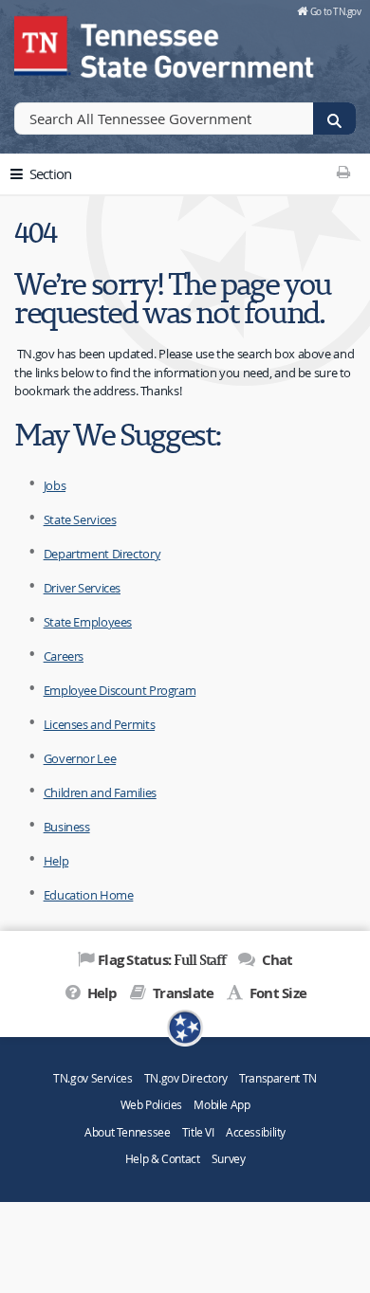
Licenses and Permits (100, 724)
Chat (275, 960)
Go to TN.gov (335, 11)
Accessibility (256, 1132)
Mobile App (222, 1105)
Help (56, 860)
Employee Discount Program (120, 690)
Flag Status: (162, 959)
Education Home (89, 894)
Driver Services (82, 587)
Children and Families (100, 792)
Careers (63, 656)
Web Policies (151, 1105)
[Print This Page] (343, 171)
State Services (80, 519)
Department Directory (102, 553)
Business (67, 826)
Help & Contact (162, 1159)
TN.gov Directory (186, 1078)
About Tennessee (127, 1132)
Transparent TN (278, 1078)
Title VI (198, 1132)
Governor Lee (80, 758)
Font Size (276, 993)
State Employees (88, 621)
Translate (181, 993)
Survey (229, 1159)
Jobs (55, 485)
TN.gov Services (92, 1078)
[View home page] (42, 42)
